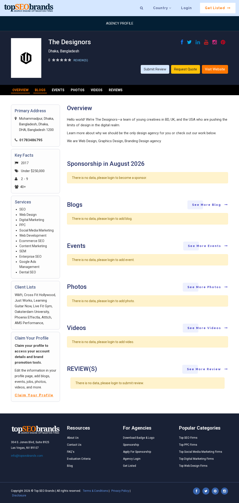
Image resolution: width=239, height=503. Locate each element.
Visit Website (215, 69)
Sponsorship (131, 444)
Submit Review (155, 69)
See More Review (204, 369)
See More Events (205, 246)
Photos (77, 90)
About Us (73, 437)
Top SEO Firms (188, 437)
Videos (96, 90)
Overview (20, 90)
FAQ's (70, 451)
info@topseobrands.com (27, 455)
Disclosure (19, 495)
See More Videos (204, 328)
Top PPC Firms (188, 444)
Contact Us (74, 444)
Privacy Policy (120, 490)
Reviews (116, 90)
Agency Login (132, 458)
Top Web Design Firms (193, 465)
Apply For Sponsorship (137, 451)
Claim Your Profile (34, 395)
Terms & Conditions (95, 490)
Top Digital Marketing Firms (196, 458)
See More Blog (207, 204)
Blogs (40, 90)
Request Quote (185, 69)
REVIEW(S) (81, 60)
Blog (70, 465)
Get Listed (215, 8)
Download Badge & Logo (138, 437)
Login (186, 8)
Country (161, 8)
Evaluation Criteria (79, 458)
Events (58, 90)
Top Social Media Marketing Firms (200, 451)
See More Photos (204, 287)
